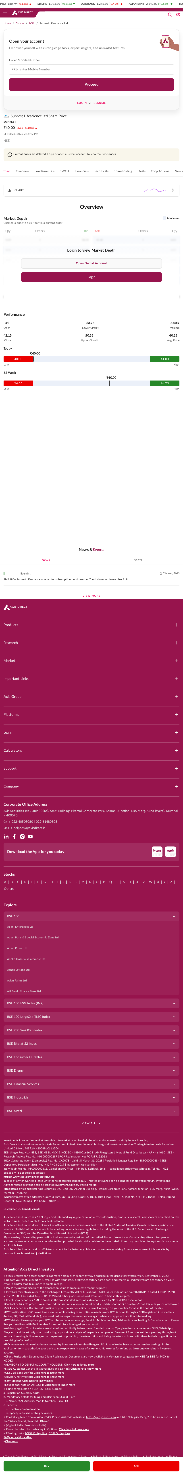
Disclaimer (40, 1456)
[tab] (6, 171)
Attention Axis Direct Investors (29, 1269)
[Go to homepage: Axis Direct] (22, 13)
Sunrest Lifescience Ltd (54, 23)
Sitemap (173, 1456)
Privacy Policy (132, 1456)
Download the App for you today (35, 852)
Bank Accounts (154, 1456)
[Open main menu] (5, 12)
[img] (6, 836)
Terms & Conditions (17, 1456)
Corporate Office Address (25, 804)
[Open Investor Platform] (178, 14)
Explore (10, 905)
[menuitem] (91, 926)
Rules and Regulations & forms (70, 1456)
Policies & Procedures (106, 1456)
